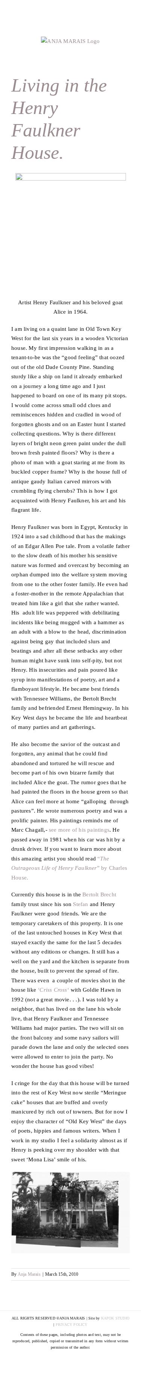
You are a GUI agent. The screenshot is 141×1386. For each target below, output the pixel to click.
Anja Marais (29, 1274)
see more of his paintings (79, 830)
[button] (70, 235)
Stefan (80, 904)
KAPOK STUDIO (115, 1318)
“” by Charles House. (69, 868)
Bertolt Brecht (99, 894)
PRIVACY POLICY (72, 1324)
